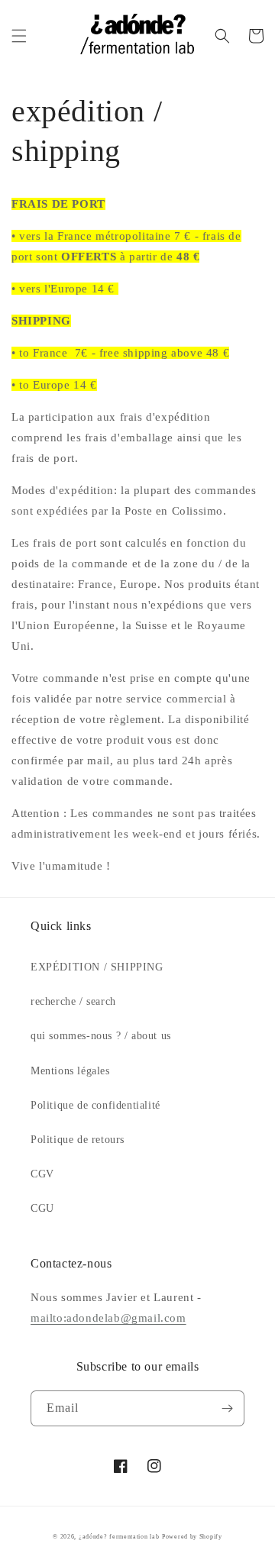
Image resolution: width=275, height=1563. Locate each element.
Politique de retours (78, 1139)
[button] (19, 36)
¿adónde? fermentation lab (119, 1536)
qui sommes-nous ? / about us (101, 1035)
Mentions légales (70, 1071)
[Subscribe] (227, 1408)
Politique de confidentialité (95, 1105)
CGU (42, 1208)
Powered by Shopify (192, 1536)
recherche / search (73, 1001)
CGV (42, 1174)
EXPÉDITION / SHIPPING (97, 967)
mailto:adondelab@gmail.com (108, 1318)
